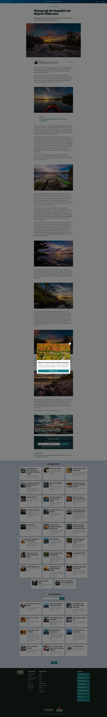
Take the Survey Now (53, 371)
